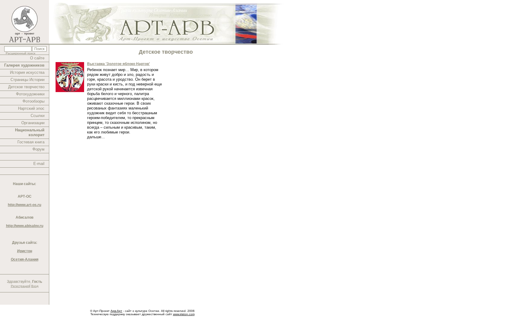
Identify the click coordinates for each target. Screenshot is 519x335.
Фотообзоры (33, 101)
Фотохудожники (30, 94)
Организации (32, 123)
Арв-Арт (116, 311)
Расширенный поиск (20, 53)
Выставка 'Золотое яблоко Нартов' (118, 64)
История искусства (27, 72)
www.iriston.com (184, 314)
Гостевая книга (30, 142)
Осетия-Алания (24, 259)
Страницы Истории (27, 79)
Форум (38, 149)
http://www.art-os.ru (24, 205)
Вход (34, 286)
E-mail (38, 163)
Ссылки (37, 115)
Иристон (24, 251)
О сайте (37, 58)
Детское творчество (26, 87)
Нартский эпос (31, 108)
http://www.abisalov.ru (24, 226)
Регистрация (20, 286)
